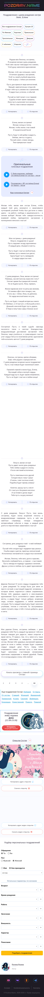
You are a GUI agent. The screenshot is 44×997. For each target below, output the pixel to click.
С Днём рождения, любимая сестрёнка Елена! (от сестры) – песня (25, 174)
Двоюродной (35, 695)
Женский (18, 861)
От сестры (6, 695)
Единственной (17, 702)
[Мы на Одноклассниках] (26, 980)
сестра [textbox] (4, 873)
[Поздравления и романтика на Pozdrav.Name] (22, 5)
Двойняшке (33, 699)
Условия (7, 988)
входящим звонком (11, 727)
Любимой (27, 692)
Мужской (6, 861)
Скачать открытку (20, 788)
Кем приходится (18, 868)
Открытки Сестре (20, 741)
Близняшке (6, 702)
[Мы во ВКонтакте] (17, 980)
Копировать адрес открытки (20, 782)
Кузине (16, 699)
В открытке (34, 111)
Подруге (28, 702)
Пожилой (37, 702)
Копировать (12, 111)
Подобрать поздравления (22, 953)
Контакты (36, 988)
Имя (5, 868)
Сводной (24, 699)
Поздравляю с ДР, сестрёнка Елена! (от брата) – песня (25, 184)
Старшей (15, 695)
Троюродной (6, 699)
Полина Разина (18, 964)
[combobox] (22, 873)
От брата (36, 692)
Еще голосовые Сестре (19, 193)
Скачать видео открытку (21, 832)
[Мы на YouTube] (8, 980)
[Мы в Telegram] (35, 980)
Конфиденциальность (22, 988)
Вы (11, 853)
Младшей (25, 695)
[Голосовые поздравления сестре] (27, 44)
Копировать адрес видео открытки (20, 825)
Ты (4, 853)
